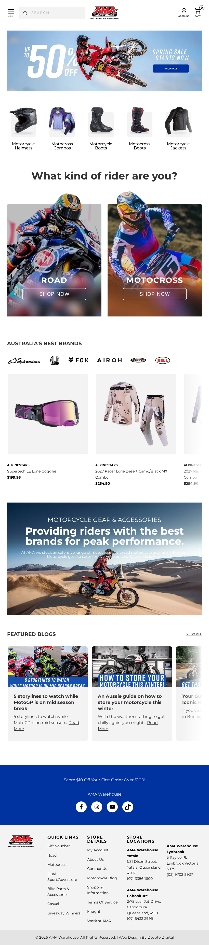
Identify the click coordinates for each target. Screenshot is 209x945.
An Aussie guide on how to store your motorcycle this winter (130, 702)
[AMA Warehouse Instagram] (96, 807)
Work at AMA (99, 921)
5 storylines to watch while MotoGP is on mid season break (46, 702)
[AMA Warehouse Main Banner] (104, 61)
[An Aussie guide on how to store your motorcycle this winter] (132, 666)
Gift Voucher (58, 846)
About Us (95, 859)
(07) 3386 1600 (140, 878)
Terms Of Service (102, 902)
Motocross (56, 864)
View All (194, 634)
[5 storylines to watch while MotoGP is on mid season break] (48, 666)
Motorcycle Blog (102, 878)
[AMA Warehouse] (104, 12)
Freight (93, 911)
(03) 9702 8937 (180, 874)
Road (52, 855)
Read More (152, 556)
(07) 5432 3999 (140, 918)
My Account (98, 850)
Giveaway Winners (64, 913)
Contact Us (97, 868)
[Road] (54, 252)
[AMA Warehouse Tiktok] (127, 807)
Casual (53, 903)
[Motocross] (155, 252)
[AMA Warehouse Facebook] (81, 807)
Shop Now (54, 294)
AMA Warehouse (64, 937)
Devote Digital (161, 937)
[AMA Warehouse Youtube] (112, 807)
